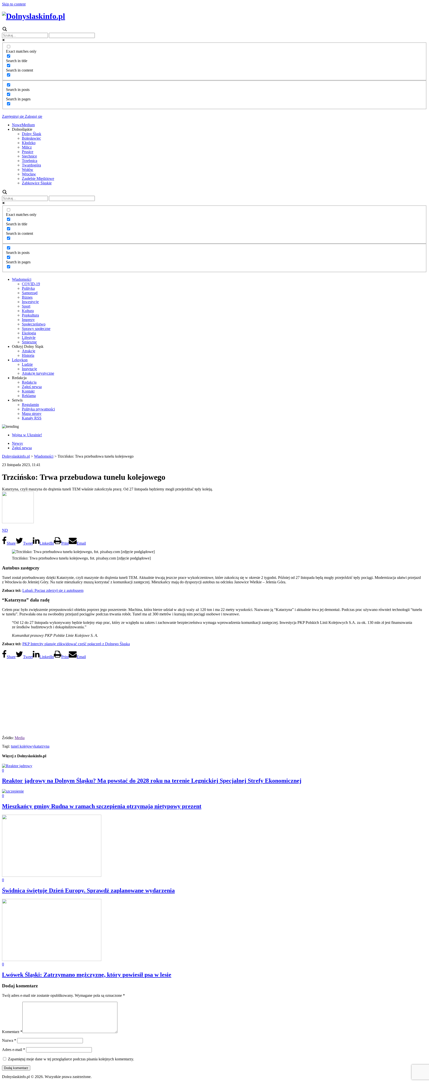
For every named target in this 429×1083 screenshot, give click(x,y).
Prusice (27, 152)
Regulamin (30, 404)
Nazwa (9, 1040)
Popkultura (30, 315)
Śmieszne (29, 342)
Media (20, 738)
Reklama (29, 396)
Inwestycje (30, 302)
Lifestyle (29, 337)
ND (5, 530)
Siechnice (29, 156)
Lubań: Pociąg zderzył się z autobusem (52, 590)
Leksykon (20, 360)
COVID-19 (31, 284)
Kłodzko (29, 143)
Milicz (27, 147)
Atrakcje (28, 351)
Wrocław (29, 174)
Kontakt (28, 391)
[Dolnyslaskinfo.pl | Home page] (33, 16)
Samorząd (29, 293)
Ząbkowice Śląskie (37, 183)
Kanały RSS (31, 418)
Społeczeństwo (33, 324)
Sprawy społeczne (36, 328)
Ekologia (29, 333)
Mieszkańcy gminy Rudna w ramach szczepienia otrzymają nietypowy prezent (101, 806)
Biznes (27, 297)
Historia (28, 355)
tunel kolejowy (22, 746)
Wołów (27, 169)
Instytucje (29, 369)
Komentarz (12, 1032)
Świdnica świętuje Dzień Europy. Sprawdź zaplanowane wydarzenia (88, 890)
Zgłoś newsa (32, 387)
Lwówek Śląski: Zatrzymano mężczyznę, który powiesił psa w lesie (86, 974)
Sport (26, 306)
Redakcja (29, 382)
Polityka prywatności (38, 409)
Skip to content (14, 4)
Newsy (17, 443)
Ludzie (27, 364)
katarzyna (41, 746)
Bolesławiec (31, 138)
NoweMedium (23, 125)
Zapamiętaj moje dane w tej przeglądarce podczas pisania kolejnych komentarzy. (71, 1059)
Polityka (28, 288)
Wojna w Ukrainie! (27, 435)
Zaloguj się (33, 116)
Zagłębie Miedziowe (38, 178)
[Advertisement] (214, 696)
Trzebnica (29, 161)
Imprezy (28, 320)
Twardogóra (31, 165)
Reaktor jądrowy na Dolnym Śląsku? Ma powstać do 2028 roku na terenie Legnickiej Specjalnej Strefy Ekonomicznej (151, 780)
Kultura (28, 311)
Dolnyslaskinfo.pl (16, 456)
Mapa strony (31, 413)
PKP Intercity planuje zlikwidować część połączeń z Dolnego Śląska (76, 644)
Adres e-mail (13, 1049)
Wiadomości (21, 279)
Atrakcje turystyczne (38, 373)
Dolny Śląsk (31, 134)
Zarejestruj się (13, 116)
